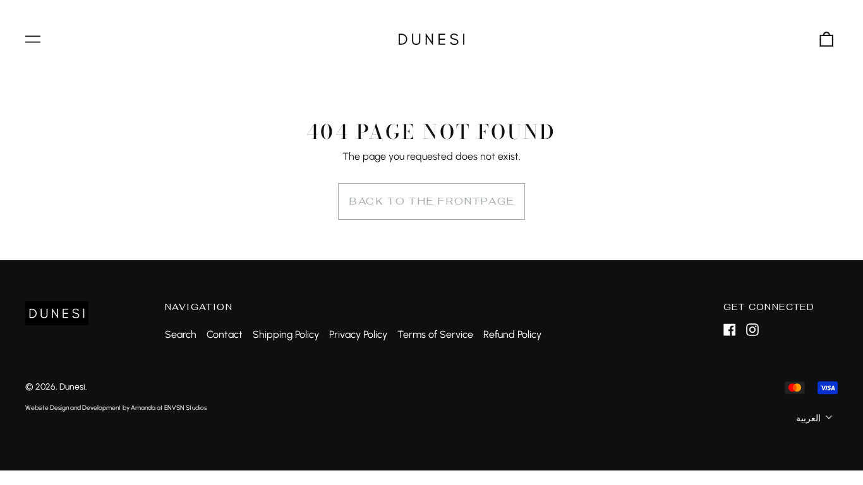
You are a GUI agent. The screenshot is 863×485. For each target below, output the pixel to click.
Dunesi (72, 386)
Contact (225, 334)
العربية (809, 418)
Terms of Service (435, 334)
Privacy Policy (358, 334)
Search (180, 334)
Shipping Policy (286, 334)
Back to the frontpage (431, 201)
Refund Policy (512, 334)
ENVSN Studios (185, 408)
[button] (826, 39)
